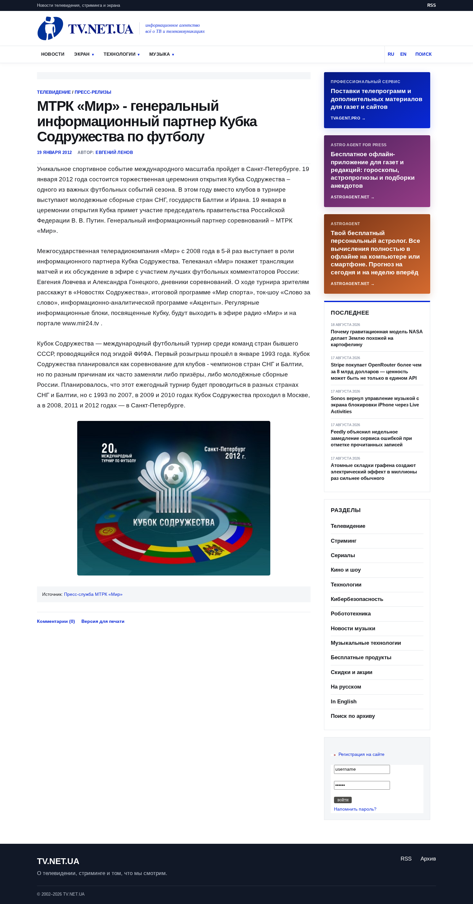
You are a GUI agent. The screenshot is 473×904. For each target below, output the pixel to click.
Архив (428, 859)
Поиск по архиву (353, 716)
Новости (52, 54)
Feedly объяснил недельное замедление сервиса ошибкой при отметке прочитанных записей (371, 438)
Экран (81, 54)
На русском (346, 687)
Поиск (423, 54)
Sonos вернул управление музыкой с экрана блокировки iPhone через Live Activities (375, 404)
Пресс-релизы (93, 92)
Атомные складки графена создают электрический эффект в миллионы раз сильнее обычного (374, 471)
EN (403, 54)
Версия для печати (103, 621)
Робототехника (351, 614)
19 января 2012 (54, 152)
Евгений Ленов (114, 152)
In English (344, 702)
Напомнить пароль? (355, 809)
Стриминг (344, 541)
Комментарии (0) (56, 621)
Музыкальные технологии (366, 643)
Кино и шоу (346, 570)
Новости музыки (353, 628)
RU (391, 54)
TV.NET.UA (58, 861)
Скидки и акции (351, 672)
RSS (431, 5)
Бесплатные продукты (361, 657)
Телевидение (54, 92)
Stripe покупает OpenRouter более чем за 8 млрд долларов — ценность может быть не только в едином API (376, 371)
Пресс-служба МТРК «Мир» (93, 594)
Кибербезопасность (357, 599)
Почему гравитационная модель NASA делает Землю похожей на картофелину (376, 338)
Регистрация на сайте (362, 754)
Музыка (159, 54)
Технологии (119, 54)
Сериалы (343, 555)
